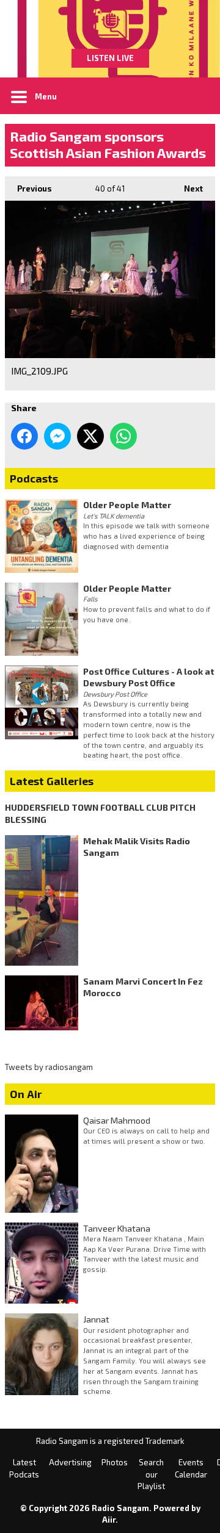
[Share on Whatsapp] (123, 436)
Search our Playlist (151, 1474)
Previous (28, 188)
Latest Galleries (52, 781)
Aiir (109, 1519)
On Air (26, 1093)
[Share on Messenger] (57, 436)
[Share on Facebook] (24, 436)
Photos (114, 1462)
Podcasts (34, 478)
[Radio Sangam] (110, 24)
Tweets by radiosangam (49, 1067)
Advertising (70, 1462)
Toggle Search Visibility (196, 95)
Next (187, 188)
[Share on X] (90, 436)
